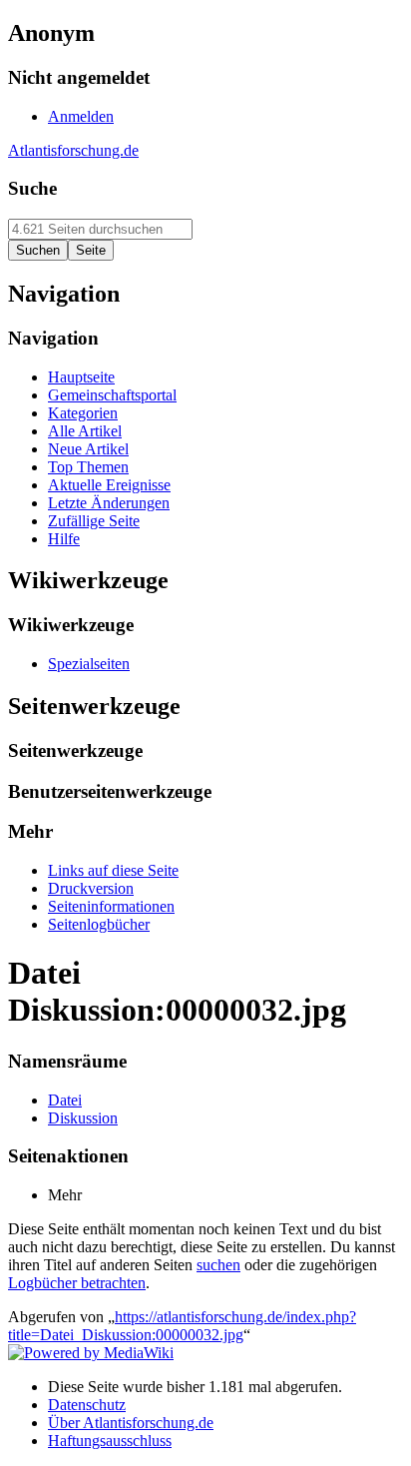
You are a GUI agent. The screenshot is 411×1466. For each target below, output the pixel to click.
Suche (32, 188)
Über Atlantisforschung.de (130, 1422)
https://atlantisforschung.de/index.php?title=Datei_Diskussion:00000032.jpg (182, 1325)
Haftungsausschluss (110, 1440)
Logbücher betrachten (77, 1282)
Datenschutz (87, 1404)
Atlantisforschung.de (73, 150)
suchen (218, 1264)
